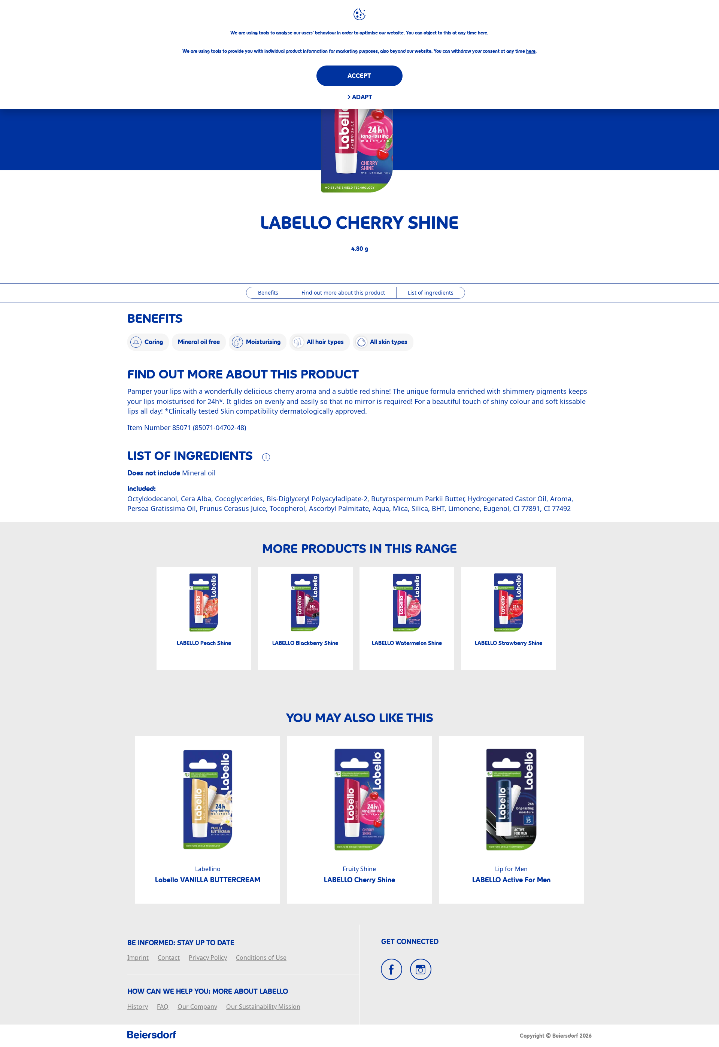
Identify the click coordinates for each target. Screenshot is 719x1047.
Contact (169, 958)
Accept (359, 76)
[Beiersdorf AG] (151, 1036)
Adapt (362, 97)
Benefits (268, 292)
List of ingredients (430, 292)
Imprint (138, 958)
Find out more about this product (343, 292)
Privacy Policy (208, 958)
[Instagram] (420, 969)
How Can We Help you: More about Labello (207, 991)
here (482, 33)
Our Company (197, 1007)
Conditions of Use (261, 958)
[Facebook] (391, 969)
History (137, 1007)
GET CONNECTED (410, 942)
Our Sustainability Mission (263, 1007)
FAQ (163, 1007)
